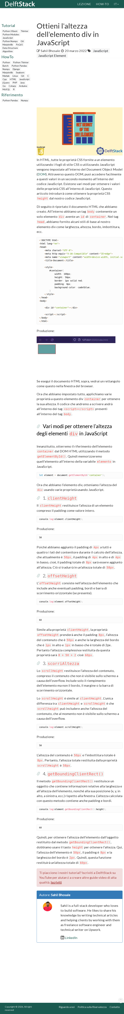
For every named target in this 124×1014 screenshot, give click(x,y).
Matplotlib (8, 44)
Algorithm (8, 51)
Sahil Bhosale (50, 51)
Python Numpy (10, 41)
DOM (42, 174)
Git (22, 41)
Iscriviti (56, 882)
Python (6, 62)
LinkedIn (71, 938)
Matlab (6, 75)
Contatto (115, 1006)
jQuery (6, 82)
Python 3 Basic (10, 31)
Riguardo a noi (67, 1006)
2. (60, 575)
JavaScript (8, 37)
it (115, 4)
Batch (6, 65)
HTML (13, 79)
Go (4, 86)
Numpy (6, 69)
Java (22, 82)
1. (60, 498)
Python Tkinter (21, 62)
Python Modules (11, 34)
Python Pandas (19, 65)
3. (61, 663)
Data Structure (10, 48)
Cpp (5, 79)
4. (73, 773)
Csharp (12, 86)
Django (16, 69)
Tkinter (24, 31)
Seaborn (20, 72)
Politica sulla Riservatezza (92, 1006)
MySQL (6, 89)
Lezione (84, 4)
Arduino (23, 86)
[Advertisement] (80, 83)
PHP (15, 82)
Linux (15, 75)
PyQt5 (19, 44)
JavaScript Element (52, 55)
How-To (102, 4)
